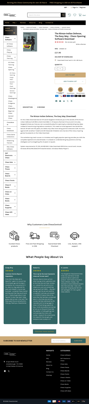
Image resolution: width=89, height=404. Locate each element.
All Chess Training (11, 64)
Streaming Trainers (10, 142)
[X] (67, 101)
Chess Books (7, 200)
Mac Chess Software (10, 148)
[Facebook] (56, 101)
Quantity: (58, 65)
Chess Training (10, 57)
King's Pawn (12, 78)
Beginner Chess (11, 112)
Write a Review (81, 44)
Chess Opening (11, 68)
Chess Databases (10, 130)
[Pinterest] (71, 101)
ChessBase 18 (10, 123)
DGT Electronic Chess (9, 155)
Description (28, 107)
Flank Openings (13, 87)
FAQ (14, 23)
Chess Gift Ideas (8, 213)
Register (83, 7)
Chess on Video (8, 193)
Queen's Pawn (12, 83)
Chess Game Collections (11, 136)
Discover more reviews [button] (44, 331)
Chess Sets (9, 162)
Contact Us (49, 23)
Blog (40, 23)
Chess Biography (11, 107)
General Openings (13, 92)
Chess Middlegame (12, 97)
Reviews (23, 23)
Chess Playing (9, 51)
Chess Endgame (11, 102)
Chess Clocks (10, 180)
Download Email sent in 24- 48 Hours (69, 60)
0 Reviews (41, 107)
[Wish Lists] (75, 15)
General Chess (10, 117)
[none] (30, 41)
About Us (32, 23)
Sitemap (49, 375)
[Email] (60, 101)
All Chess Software (10, 45)
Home (7, 23)
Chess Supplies (8, 206)
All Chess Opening (12, 74)
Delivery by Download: (64, 57)
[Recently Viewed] (70, 15)
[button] (70, 81)
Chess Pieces (7, 168)
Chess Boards (7, 175)
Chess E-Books (8, 186)
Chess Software (8, 39)
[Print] (64, 101)
